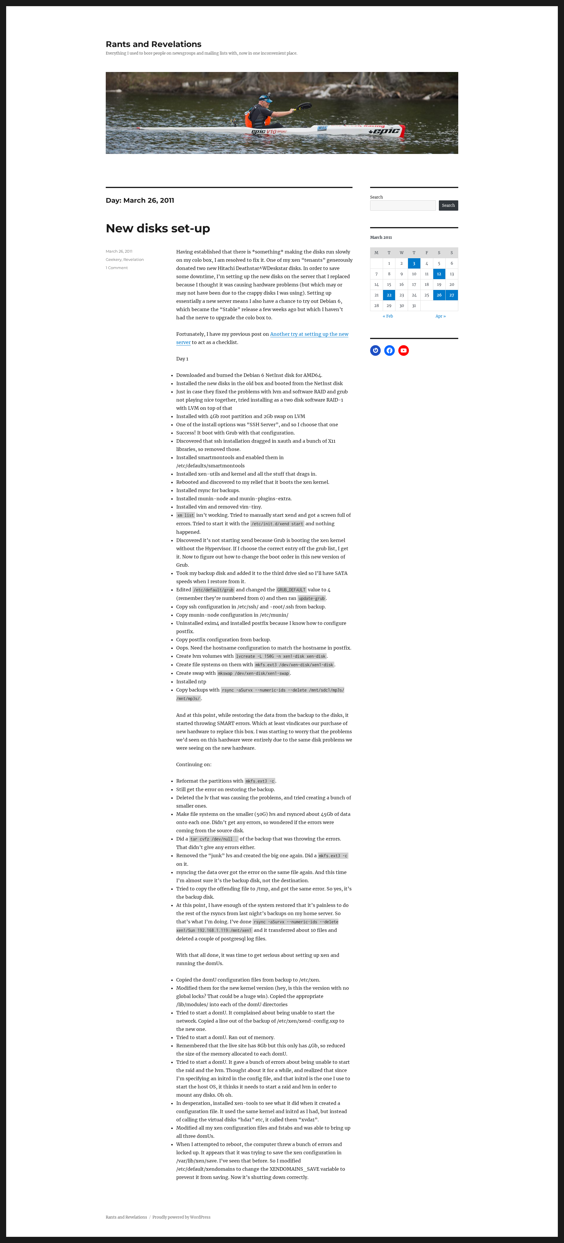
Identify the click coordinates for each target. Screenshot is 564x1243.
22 (389, 295)
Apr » (441, 316)
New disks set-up (158, 228)
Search (376, 197)
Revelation (133, 259)
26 (439, 295)
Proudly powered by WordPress (181, 1217)
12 (439, 273)
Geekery (114, 259)
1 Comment (117, 267)
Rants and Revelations (154, 44)
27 (451, 295)
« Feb (388, 316)
